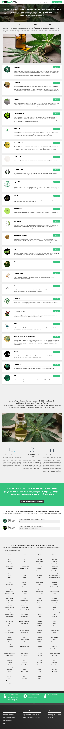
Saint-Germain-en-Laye (54, 579)
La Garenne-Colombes (24, 612)
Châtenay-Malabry (9, 621)
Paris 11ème (39, 623)
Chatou (9, 625)
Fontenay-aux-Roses (24, 566)
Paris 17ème (39, 637)
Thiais (54, 623)
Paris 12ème (39, 625)
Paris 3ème (39, 651)
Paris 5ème (39, 655)
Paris (39, 618)
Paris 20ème (39, 646)
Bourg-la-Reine (9, 595)
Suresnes (54, 618)
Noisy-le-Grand (39, 600)
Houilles (24, 598)
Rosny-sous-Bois (54, 563)
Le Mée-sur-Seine (24, 625)
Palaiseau (40, 614)
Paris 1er (39, 644)
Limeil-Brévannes (24, 655)
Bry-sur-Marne (9, 605)
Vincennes (54, 667)
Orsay (39, 607)
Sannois (54, 593)
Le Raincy (24, 637)
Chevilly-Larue (9, 634)
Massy (24, 676)
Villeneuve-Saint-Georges (54, 653)
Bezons (9, 579)
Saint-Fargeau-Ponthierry (54, 577)
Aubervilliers (9, 570)
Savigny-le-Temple (54, 600)
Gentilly (24, 584)
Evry (24, 559)
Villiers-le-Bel (54, 662)
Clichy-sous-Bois (9, 646)
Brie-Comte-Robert (9, 600)
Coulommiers (9, 660)
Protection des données (7, 720)
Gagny (24, 575)
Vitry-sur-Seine (55, 671)
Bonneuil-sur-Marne (10, 591)
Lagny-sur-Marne (24, 614)
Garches (24, 577)
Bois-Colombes (9, 584)
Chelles (9, 630)
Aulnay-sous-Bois (9, 573)
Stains (54, 614)
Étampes (24, 557)
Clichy (9, 644)
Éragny (9, 683)
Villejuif (54, 644)
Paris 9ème (39, 664)
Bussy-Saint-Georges (9, 607)
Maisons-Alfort (25, 664)
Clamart (9, 641)
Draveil (9, 673)
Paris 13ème (39, 628)
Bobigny (9, 582)
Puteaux (39, 680)
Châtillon (9, 623)
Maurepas (24, 678)
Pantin (39, 616)
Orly (39, 605)
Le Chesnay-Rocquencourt (24, 621)
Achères (9, 554)
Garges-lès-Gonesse (24, 579)
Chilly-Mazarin (9, 637)
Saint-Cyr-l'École (54, 570)
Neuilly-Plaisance (39, 589)
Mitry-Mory (39, 559)
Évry (24, 561)
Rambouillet (54, 554)
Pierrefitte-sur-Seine (39, 667)
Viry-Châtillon (54, 669)
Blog (4, 723)
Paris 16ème (39, 634)
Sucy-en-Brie (54, 616)
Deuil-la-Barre (9, 669)
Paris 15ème (39, 632)
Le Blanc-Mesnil (24, 616)
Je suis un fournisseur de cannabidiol (32, 501)
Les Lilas (24, 641)
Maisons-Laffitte (24, 667)
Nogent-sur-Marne (39, 595)
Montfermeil (39, 566)
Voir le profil (56, 67)
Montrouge (39, 579)
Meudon (39, 557)
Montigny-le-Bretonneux (39, 570)
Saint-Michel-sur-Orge (54, 586)
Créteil (9, 664)
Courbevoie (9, 662)
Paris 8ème (39, 662)
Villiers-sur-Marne (54, 664)
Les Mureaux (24, 644)
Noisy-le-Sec (39, 602)
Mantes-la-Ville (25, 673)
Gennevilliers (24, 582)
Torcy (54, 625)
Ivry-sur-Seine (24, 602)
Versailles (54, 639)
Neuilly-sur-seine (39, 593)
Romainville (54, 561)
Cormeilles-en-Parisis (9, 657)
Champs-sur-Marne (9, 616)
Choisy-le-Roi (9, 639)
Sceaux (54, 605)
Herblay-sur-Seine (24, 595)
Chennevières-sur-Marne (9, 632)
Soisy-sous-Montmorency (54, 612)
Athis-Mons (9, 568)
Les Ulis (24, 648)
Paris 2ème (39, 648)
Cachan (9, 609)
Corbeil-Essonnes (9, 655)
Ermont (24, 554)
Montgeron (39, 568)
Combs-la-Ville (9, 651)
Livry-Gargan (24, 657)
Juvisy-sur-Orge (24, 607)
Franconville (24, 570)
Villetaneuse (54, 660)
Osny (39, 609)
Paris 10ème (39, 621)
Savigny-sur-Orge (54, 602)
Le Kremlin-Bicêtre (24, 623)
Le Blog (43, 2)
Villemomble (54, 646)
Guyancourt (24, 593)
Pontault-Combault (39, 673)
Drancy (9, 671)
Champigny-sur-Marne (9, 614)
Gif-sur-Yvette (24, 586)
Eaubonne (10, 676)
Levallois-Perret (24, 651)
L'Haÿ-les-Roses (24, 653)
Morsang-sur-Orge (39, 582)
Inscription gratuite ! (57, 2)
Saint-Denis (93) (54, 573)
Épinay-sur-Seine (9, 680)
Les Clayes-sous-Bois (24, 639)
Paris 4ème (39, 653)
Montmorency (39, 575)
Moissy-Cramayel (39, 561)
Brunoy (9, 602)
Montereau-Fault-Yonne (39, 563)
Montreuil (39, 577)
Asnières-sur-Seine (9, 566)
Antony (9, 559)
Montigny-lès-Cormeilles (39, 573)
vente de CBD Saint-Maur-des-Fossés (29, 718)
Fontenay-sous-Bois (24, 568)
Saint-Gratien (54, 582)
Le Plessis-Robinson (24, 630)
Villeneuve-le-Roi (54, 651)
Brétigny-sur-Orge (9, 598)
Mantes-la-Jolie (24, 671)
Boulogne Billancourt (9, 593)
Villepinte (54, 657)
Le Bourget (24, 618)
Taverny (54, 621)
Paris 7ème (39, 660)
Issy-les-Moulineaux (24, 600)
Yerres (54, 673)
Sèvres (54, 609)
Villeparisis (54, 655)
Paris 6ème (39, 657)
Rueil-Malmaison (54, 566)
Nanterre (39, 584)
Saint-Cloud (54, 568)
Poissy (39, 671)
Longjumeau (24, 662)
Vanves (54, 634)
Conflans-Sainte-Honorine (9, 653)
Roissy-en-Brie (54, 559)
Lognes (24, 660)
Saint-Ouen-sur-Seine (54, 591)
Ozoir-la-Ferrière (39, 612)
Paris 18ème (39, 639)
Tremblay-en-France (54, 630)
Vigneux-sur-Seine (54, 641)
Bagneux (9, 575)
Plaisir (39, 669)
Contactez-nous (6, 725)
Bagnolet (9, 577)
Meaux (24, 680)
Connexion (49, 2)
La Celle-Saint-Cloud (24, 609)
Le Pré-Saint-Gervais (24, 634)
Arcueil (9, 561)
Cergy (9, 612)
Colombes (10, 648)
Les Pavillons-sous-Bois (24, 646)
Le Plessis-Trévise (24, 632)
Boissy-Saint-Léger (9, 586)
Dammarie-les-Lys (9, 667)
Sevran (54, 607)
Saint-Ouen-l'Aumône (54, 589)
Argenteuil (9, 563)
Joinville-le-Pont (24, 605)
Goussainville (24, 591)
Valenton (54, 632)
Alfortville (9, 557)
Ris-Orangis (54, 557)
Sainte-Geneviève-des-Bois (54, 575)
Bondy (9, 589)
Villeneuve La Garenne (54, 648)
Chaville (9, 628)
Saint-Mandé (54, 584)
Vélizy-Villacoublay (54, 637)
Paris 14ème (39, 630)
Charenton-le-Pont (9, 618)
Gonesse (24, 589)
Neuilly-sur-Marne (39, 591)
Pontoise (39, 676)
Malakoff (24, 669)
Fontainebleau (24, 563)
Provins (39, 678)
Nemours (39, 586)
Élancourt (9, 678)
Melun (39, 554)
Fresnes (24, 573)
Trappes (54, 628)
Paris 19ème (39, 641)
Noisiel (39, 598)
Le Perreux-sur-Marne (24, 628)
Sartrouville (54, 598)
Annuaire (4, 714)
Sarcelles (54, 595)
